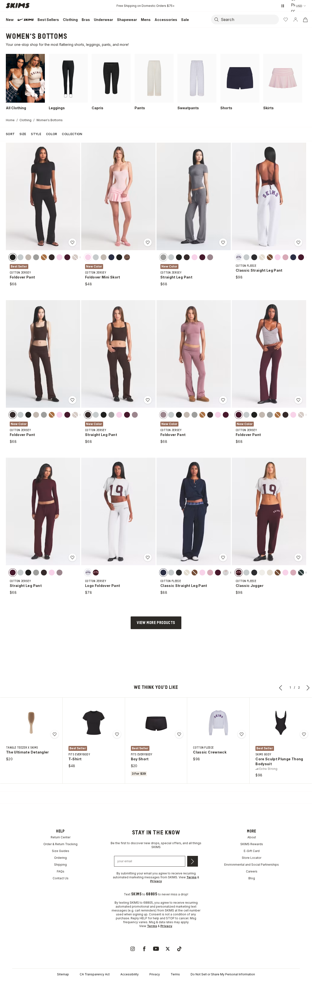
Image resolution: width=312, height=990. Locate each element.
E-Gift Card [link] (252, 851)
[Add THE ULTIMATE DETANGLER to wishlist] (54, 734)
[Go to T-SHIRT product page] (93, 722)
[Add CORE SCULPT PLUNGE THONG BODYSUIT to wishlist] (304, 734)
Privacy (154, 974)
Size (23, 134)
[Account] (295, 19)
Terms (175, 974)
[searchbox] (249, 19)
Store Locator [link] (251, 858)
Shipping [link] (60, 864)
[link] (132, 949)
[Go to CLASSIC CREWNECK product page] (218, 722)
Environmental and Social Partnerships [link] (251, 864)
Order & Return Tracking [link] (60, 844)
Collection (72, 134)
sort (10, 134)
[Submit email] (192, 861)
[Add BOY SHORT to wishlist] (179, 734)
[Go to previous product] (281, 688)
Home (10, 120)
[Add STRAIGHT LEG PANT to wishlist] (223, 242)
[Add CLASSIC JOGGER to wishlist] (298, 557)
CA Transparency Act (95, 974)
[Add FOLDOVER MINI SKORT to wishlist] (148, 242)
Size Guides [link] (60, 851)
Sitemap (63, 974)
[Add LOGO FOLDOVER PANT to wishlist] (148, 557)
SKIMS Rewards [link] (251, 844)
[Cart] (305, 19)
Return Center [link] (60, 837)
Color (51, 134)
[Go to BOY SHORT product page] (156, 722)
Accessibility (129, 974)
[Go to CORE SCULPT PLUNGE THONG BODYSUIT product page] (280, 722)
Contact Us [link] (60, 878)
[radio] (13, 257)
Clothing (25, 120)
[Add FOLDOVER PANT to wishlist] (72, 242)
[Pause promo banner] (282, 6)
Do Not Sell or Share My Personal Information (223, 974)
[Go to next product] (308, 688)
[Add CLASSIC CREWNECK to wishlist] (241, 734)
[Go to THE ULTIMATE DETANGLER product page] (31, 722)
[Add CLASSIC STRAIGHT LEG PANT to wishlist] (298, 242)
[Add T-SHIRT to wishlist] (117, 734)
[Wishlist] (286, 19)
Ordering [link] (60, 858)
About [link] (251, 837)
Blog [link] (251, 878)
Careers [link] (251, 871)
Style (36, 134)
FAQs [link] (60, 871)
